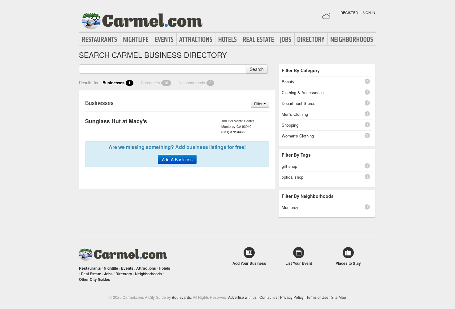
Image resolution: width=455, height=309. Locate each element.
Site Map (338, 297)
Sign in (368, 12)
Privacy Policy (292, 297)
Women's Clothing (298, 136)
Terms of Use (317, 297)
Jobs (285, 39)
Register (349, 12)
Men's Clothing (295, 114)
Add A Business (177, 159)
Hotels (227, 39)
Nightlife (136, 39)
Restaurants (99, 39)
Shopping (290, 125)
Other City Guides (94, 279)
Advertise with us (242, 297)
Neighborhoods (352, 39)
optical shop (292, 177)
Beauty (288, 82)
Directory (311, 39)
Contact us (268, 297)
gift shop (289, 166)
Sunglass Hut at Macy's (116, 121)
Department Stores (298, 103)
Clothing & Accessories (303, 92)
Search (257, 69)
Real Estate (258, 39)
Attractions (196, 39)
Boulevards (181, 297)
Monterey (290, 207)
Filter (258, 103)
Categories (154, 82)
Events (164, 39)
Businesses (116, 82)
